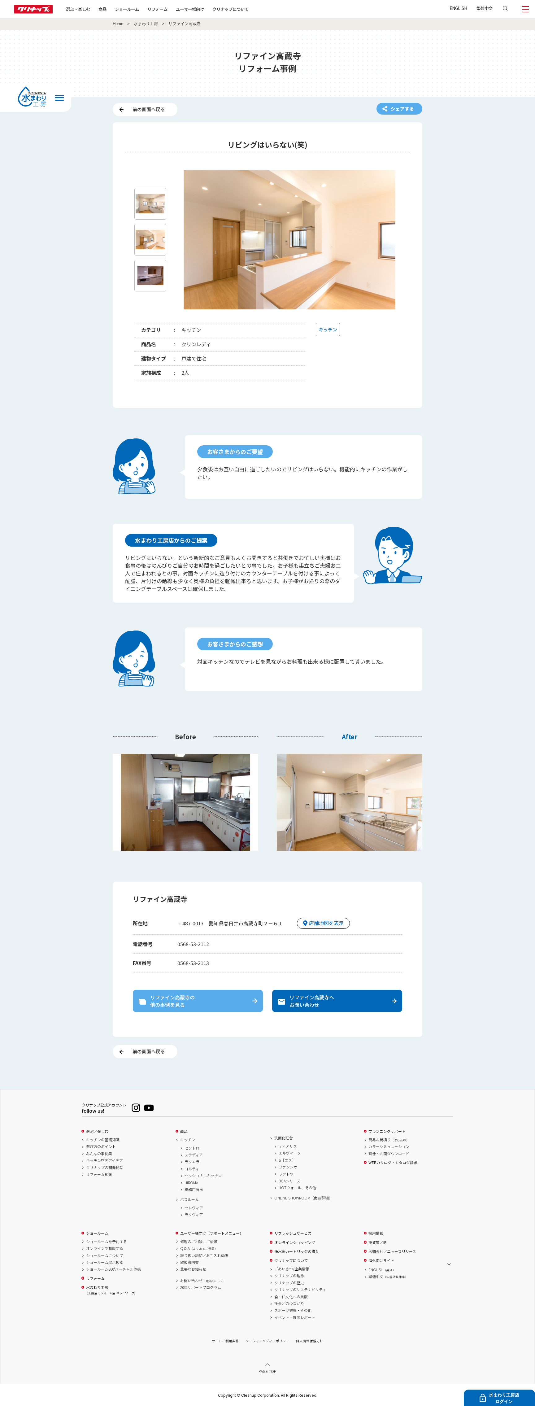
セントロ (192, 1148)
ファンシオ (288, 1166)
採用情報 (375, 1233)
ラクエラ (192, 1161)
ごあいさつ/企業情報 (291, 1268)
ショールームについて (104, 1255)
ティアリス (288, 1146)
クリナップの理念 (289, 1275)
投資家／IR (377, 1242)
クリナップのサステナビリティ (300, 1289)
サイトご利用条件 (225, 1340)
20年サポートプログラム (200, 1287)
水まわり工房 (146, 24)
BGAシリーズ (289, 1180)
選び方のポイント (101, 1146)
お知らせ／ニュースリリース (392, 1251)
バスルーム (189, 1199)
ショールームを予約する (106, 1241)
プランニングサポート (387, 1131)
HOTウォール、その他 (297, 1187)
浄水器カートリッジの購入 (296, 1251)
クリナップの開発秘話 (104, 1167)
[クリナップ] (33, 11)
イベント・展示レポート (294, 1317)
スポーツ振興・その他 (292, 1310)
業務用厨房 (194, 1189)
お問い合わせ (202, 1280)
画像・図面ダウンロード (388, 1153)
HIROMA (191, 1182)
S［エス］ (287, 1160)
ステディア (194, 1154)
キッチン (187, 1139)
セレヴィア (194, 1207)
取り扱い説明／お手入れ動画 (204, 1255)
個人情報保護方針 (309, 1340)
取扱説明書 (189, 1262)
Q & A (199, 1248)
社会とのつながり (289, 1303)
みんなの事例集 (99, 1153)
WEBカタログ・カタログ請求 (392, 1162)
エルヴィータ (290, 1153)
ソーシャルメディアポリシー (267, 1340)
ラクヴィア (194, 1214)
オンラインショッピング (294, 1242)
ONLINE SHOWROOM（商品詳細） (303, 1197)
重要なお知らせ (193, 1269)
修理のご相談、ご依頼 (198, 1241)
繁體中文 (484, 8)
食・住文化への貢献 (291, 1296)
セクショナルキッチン (203, 1175)
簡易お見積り (388, 1139)
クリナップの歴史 (289, 1282)
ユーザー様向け (190, 9)
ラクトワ (286, 1174)
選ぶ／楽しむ (97, 1131)
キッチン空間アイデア (104, 1160)
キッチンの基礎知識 (103, 1139)
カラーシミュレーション (388, 1146)
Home (118, 24)
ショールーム (127, 9)
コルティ (192, 1168)
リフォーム (157, 9)
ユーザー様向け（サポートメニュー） (211, 1233)
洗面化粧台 (283, 1137)
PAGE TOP (267, 1371)
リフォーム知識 (99, 1174)
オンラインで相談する (104, 1248)
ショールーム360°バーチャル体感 (113, 1269)
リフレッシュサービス (292, 1233)
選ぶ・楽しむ (78, 9)
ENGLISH (458, 8)
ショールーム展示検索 (104, 1262)
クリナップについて (230, 9)
